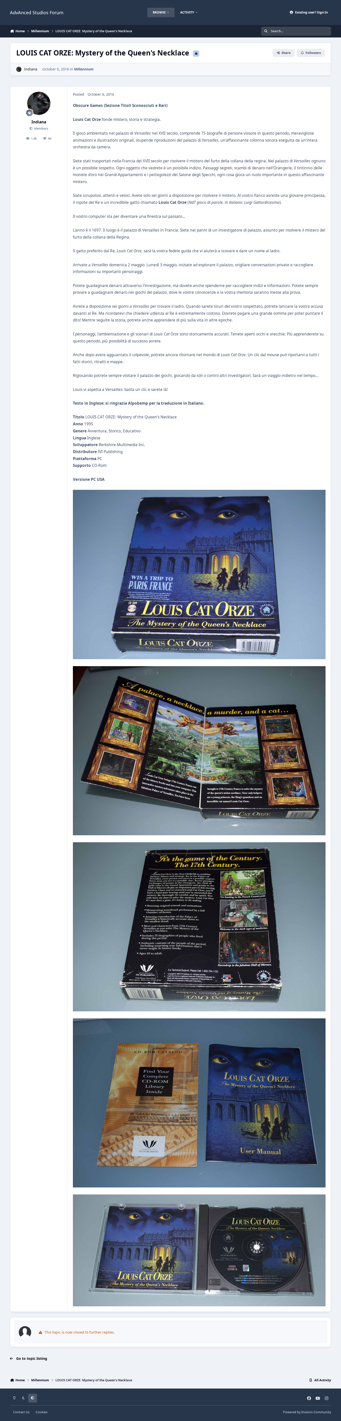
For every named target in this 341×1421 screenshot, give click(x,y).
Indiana (30, 69)
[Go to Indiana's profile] (18, 69)
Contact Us (21, 1412)
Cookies (41, 1412)
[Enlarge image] (199, 493)
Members (40, 128)
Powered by (307, 1412)
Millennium (84, 69)
